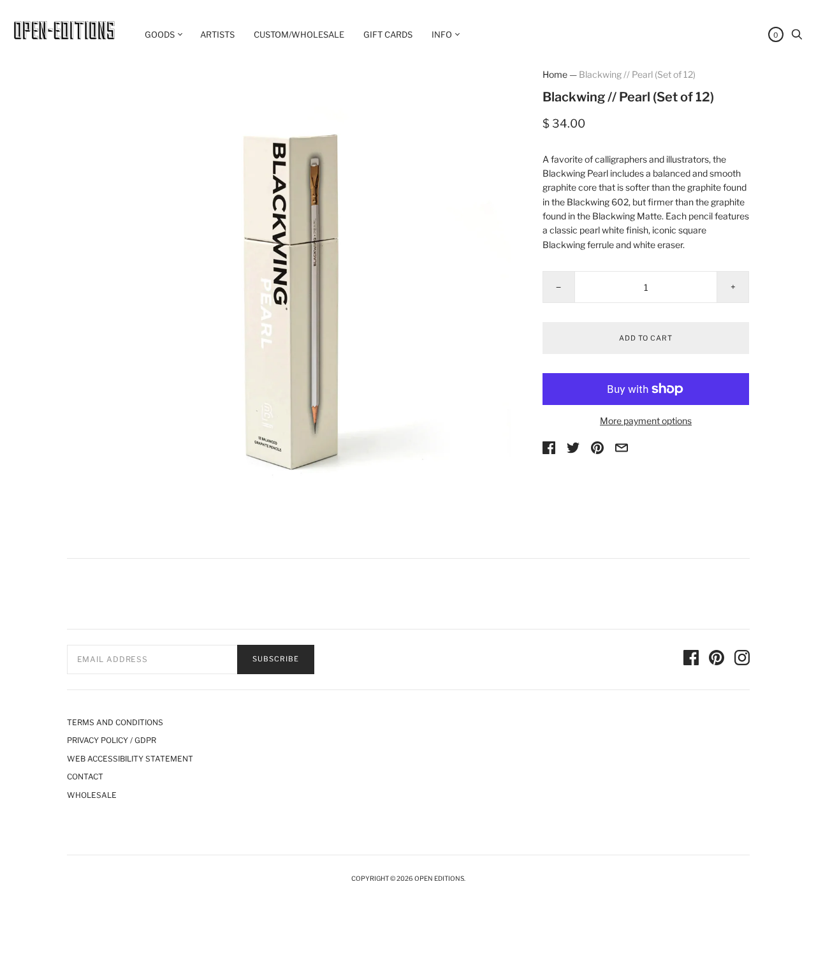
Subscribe (275, 658)
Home (555, 74)
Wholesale (92, 795)
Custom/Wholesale (299, 34)
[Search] (796, 37)
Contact (85, 776)
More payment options (646, 420)
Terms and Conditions (115, 722)
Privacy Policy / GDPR (111, 740)
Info (442, 34)
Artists (217, 34)
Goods (160, 34)
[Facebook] (691, 659)
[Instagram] (742, 659)
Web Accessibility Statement (130, 758)
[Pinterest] (716, 659)
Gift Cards (387, 34)
